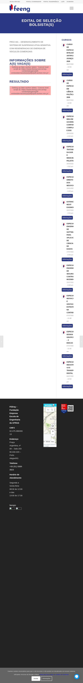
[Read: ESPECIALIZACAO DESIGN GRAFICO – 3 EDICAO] (64, 332)
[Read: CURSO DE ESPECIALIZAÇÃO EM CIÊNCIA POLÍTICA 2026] (64, 81)
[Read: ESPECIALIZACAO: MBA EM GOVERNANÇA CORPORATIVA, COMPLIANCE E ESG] (64, 117)
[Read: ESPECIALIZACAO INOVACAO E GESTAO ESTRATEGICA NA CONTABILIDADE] (64, 296)
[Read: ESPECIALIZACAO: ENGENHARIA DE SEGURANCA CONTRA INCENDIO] (64, 266)
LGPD (62, 1)
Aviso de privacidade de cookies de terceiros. (54, 674)
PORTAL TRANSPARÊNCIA (51, 1)
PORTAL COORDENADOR (33, 1)
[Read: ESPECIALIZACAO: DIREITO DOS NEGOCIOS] (64, 178)
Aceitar (36, 678)
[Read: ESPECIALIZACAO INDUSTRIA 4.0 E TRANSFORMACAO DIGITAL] (64, 363)
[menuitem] (33, 1)
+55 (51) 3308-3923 (15, 1)
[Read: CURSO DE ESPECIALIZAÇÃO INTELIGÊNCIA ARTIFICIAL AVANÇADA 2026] (64, 45)
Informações (67, 74)
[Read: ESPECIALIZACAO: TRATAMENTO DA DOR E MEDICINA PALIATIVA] (64, 147)
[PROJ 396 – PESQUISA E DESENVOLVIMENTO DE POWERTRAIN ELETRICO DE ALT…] (81, 342)
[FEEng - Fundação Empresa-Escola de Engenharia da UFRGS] (20, 8)
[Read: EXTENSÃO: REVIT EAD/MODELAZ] (64, 202)
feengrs (13, 505)
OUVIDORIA (70, 1)
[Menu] (70, 8)
